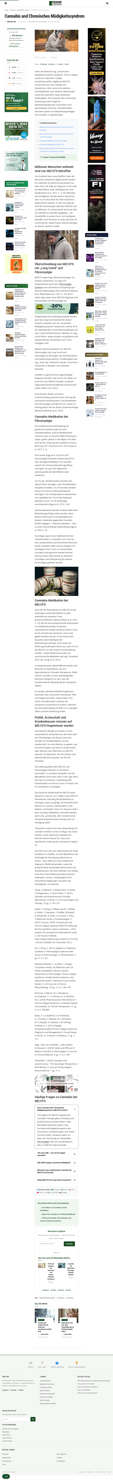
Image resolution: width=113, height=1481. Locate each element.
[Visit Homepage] (55, 3)
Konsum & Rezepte (46, 1397)
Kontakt (102, 1472)
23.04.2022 (22, 22)
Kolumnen (5, 1454)
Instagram (45, 1290)
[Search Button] (107, 3)
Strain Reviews (45, 1390)
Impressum (82, 1472)
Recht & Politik (45, 1400)
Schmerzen (69, 1298)
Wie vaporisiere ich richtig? (86, 1384)
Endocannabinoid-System (47, 1298)
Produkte (59, 1457)
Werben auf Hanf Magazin (10, 1429)
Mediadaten (6, 1432)
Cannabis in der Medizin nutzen (19, 10)
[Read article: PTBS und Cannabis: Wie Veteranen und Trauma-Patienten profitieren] (41, 1265)
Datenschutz (91, 1472)
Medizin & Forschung (47, 1384)
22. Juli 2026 (51, 1282)
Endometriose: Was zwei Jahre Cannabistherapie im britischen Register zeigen (67, 1327)
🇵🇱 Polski (71, 1189)
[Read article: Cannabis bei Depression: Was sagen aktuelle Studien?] (61, 1265)
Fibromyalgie (43, 1141)
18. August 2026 (67, 1337)
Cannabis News (45, 1381)
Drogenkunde (6, 1457)
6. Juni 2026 (71, 1278)
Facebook (51, 64)
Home (6, 10)
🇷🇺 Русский (63, 1192)
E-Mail (66, 64)
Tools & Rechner (7, 1441)
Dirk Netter (11, 22)
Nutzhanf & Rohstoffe (47, 1394)
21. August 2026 (43, 1337)
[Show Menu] (6, 3)
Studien (41, 1320)
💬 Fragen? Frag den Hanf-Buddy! (52, 157)
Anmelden (69, 1244)
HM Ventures (6, 1435)
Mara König (44, 1334)
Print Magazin (60, 1461)
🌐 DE (6, 1476)
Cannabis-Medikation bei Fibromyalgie (53, 141)
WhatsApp (43, 64)
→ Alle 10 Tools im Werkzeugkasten (14, 45)
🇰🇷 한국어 (55, 1192)
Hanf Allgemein (61, 1454)
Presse (109, 1472)
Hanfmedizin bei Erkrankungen (40, 10)
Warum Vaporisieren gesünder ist (88, 1387)
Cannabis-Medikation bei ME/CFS (52, 145)
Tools (4, 1464)
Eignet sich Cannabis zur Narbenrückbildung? (58, 1214)
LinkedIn (60, 64)
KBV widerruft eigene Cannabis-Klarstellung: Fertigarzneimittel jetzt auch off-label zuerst (94, 1381)
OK (33, 1419)
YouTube (53, 1290)
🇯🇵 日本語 (47, 1192)
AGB (97, 1472)
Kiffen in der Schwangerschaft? (87, 1393)
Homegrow (60, 1298)
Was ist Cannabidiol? (84, 1390)
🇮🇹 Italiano (64, 1189)
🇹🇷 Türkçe (40, 1192)
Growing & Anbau (46, 1387)
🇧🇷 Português (55, 1189)
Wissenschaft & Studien (48, 1403)
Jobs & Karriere (7, 1438)
